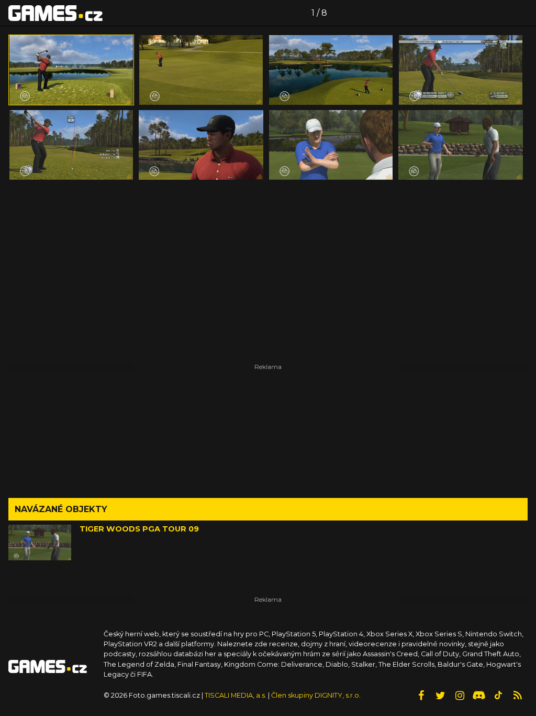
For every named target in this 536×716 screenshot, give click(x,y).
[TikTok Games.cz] (498, 695)
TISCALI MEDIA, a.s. (235, 695)
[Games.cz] (55, 12)
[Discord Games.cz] (479, 695)
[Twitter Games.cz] (440, 695)
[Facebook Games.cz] (421, 695)
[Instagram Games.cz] (459, 695)
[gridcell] (71, 70)
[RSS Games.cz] (518, 695)
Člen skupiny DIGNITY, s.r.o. (316, 695)
